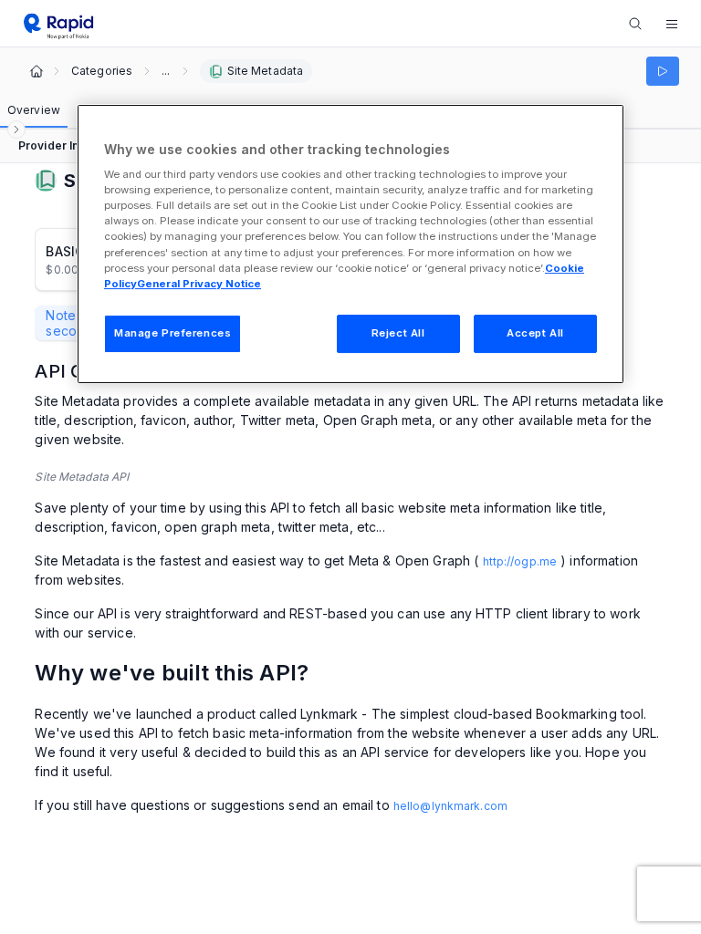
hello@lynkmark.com (450, 806)
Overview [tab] (33, 110)
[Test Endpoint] (662, 71)
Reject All (398, 333)
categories (101, 71)
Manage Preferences (172, 333)
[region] (350, 244)
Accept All (535, 333)
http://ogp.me (520, 561)
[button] (671, 23)
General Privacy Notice (199, 283)
